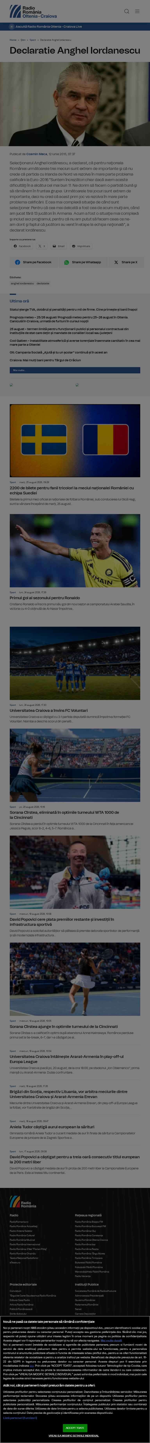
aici (32, 1366)
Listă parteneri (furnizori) (20, 1417)
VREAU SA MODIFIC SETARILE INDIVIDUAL (74, 1436)
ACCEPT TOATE (75, 1428)
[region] (75, 1379)
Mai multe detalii (111, 1340)
